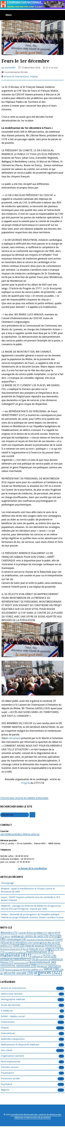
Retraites (42, 966)
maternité (15, 955)
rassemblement (42, 962)
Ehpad (29, 945)
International (8, 1033)
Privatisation (7, 1073)
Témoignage (7, 883)
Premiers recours (10, 1067)
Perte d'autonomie (10, 1061)
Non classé (6, 1050)
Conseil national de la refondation (31, 941)
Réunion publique (13, 970)
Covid (18, 945)
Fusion (33, 949)
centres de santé (36, 935)
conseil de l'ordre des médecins (40, 940)
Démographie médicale (13, 999)
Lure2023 (21, 952)
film (25, 949)
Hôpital (34, 76)
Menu (9, 15)
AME (51, 933)
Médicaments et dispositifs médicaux (20, 1044)
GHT (41, 949)
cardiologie (17, 936)
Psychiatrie (6, 1084)
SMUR (51, 969)
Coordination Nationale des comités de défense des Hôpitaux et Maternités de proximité (36, 1116)
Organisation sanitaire (12, 1056)
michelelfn (10, 67)
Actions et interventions (16, 76)
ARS (7, 936)
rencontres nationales (18, 965)
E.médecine (7, 1010)
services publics (32, 969)
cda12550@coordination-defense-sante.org (19, 834)
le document (14, 738)
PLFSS (49, 955)
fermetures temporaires (11, 949)
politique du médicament (15, 959)
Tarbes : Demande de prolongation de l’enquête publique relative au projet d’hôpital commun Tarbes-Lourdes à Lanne (32, 916)
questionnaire (21, 963)
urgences (48, 972)
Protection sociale (10, 1078)
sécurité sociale (18, 973)
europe (39, 945)
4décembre (8, 932)
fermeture (53, 945)
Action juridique (36, 932)
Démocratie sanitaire (12, 993)
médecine (37, 956)
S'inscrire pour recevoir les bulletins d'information (24, 798)
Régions (5, 1089)
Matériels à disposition (13, 1039)
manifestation (40, 952)
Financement (8, 1022)
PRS (35, 959)
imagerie (52, 948)
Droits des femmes (10, 1005)
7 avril (22, 933)
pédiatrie (57, 959)
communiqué (16, 939)
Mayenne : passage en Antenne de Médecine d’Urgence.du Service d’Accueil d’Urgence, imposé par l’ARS (31, 907)
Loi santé (10, 952)
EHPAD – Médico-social (13, 1016)
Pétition (6, 962)
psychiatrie (45, 959)
